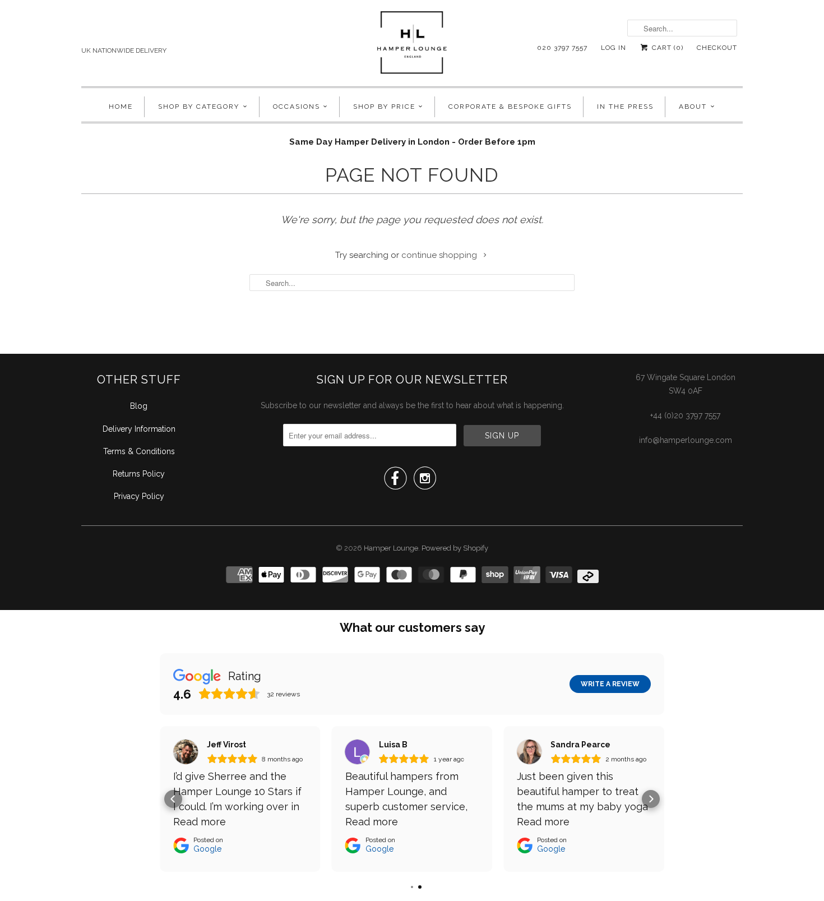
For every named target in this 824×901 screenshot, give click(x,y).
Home (121, 106)
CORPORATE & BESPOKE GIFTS (510, 106)
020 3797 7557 (562, 48)
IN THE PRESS (625, 106)
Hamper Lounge (391, 548)
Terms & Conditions (139, 451)
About (693, 106)
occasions (296, 106)
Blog (138, 405)
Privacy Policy (139, 496)
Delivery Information (139, 428)
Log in (613, 48)
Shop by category (198, 106)
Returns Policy (139, 473)
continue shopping (440, 255)
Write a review (610, 684)
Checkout (717, 48)
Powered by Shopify (455, 548)
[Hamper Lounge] (412, 46)
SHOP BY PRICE (384, 106)
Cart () (666, 48)
